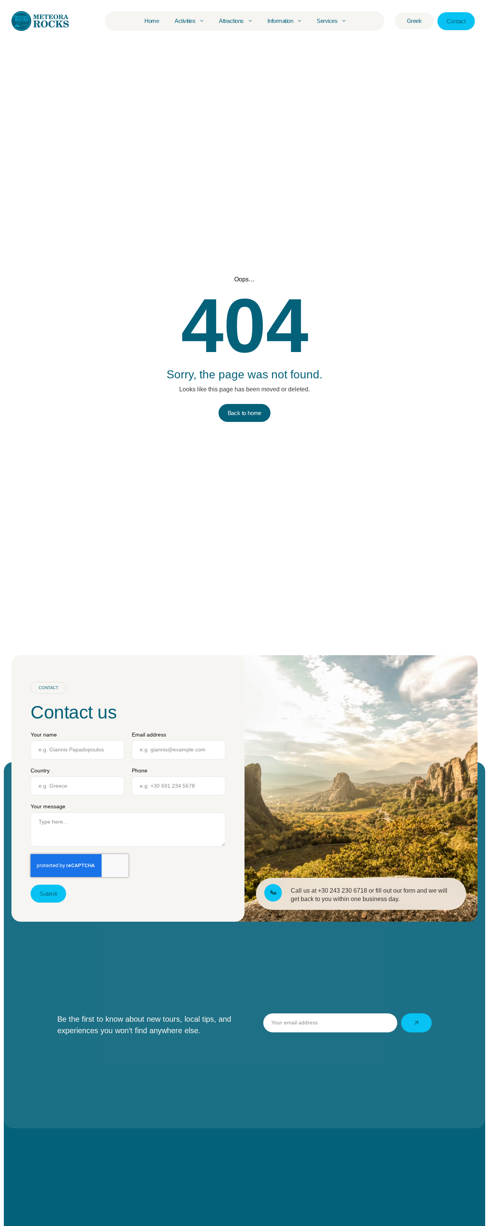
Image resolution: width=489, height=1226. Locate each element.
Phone (139, 770)
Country (40, 770)
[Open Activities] (201, 21)
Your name (44, 735)
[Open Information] (299, 21)
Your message (48, 806)
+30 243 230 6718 (342, 891)
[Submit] (416, 1022)
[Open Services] (343, 21)
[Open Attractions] (250, 21)
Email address (149, 735)
